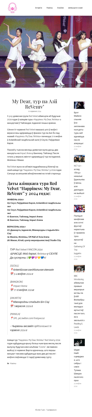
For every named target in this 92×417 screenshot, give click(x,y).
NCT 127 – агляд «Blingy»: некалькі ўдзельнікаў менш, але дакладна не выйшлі (79, 179)
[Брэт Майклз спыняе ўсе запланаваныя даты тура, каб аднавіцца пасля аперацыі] (79, 107)
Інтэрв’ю (38, 8)
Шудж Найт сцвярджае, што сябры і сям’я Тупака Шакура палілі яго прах (79, 365)
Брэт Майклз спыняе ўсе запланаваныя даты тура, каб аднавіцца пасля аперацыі (79, 128)
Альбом (60, 8)
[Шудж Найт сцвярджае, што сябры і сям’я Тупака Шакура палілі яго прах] (79, 344)
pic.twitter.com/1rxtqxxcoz (31, 318)
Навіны (50, 8)
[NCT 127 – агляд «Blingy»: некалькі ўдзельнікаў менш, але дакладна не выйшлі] (79, 160)
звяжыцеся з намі (75, 8)
